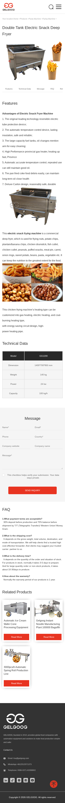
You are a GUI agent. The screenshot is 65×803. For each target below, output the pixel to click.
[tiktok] (13, 780)
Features (9, 89)
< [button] (9, 61)
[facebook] (26, 780)
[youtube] (33, 780)
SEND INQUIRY (32, 490)
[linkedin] (6, 780)
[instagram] (20, 780)
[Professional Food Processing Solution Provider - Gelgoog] (10, 7)
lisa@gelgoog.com (21, 758)
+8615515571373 (24, 764)
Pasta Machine (35, 19)
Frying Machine (49, 19)
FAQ (52, 89)
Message (40, 89)
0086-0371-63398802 (27, 770)
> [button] (51, 61)
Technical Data (25, 89)
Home (16, 19)
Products (24, 19)
